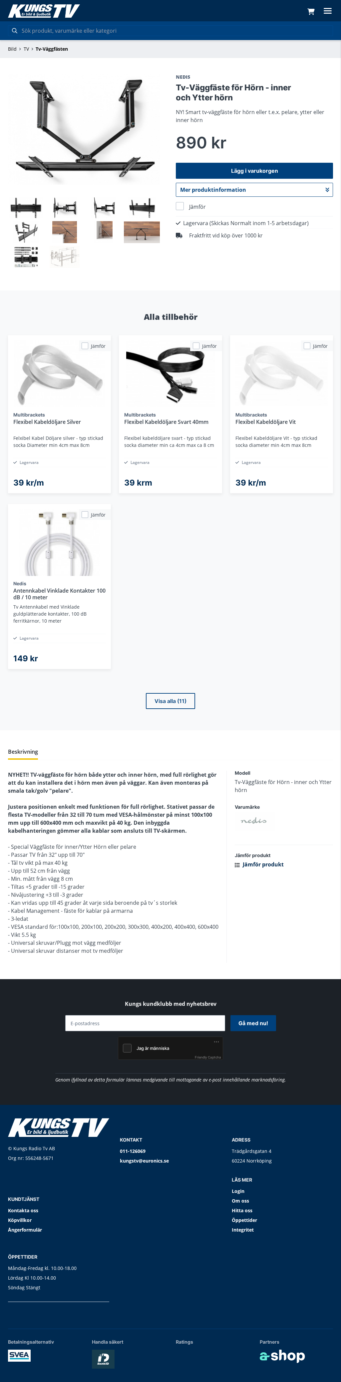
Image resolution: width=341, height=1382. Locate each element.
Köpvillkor (20, 1220)
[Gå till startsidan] (44, 11)
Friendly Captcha (208, 1057)
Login (238, 1191)
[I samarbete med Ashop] (282, 1356)
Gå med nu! (253, 1023)
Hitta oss (242, 1210)
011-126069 (133, 1151)
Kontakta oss (23, 1210)
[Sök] (14, 30)
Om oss (240, 1201)
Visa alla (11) (170, 701)
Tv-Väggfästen (52, 49)
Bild (12, 49)
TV (26, 49)
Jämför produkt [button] (262, 864)
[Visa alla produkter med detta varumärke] (284, 821)
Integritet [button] (243, 1230)
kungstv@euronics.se (144, 1161)
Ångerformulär (25, 1230)
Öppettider (244, 1220)
